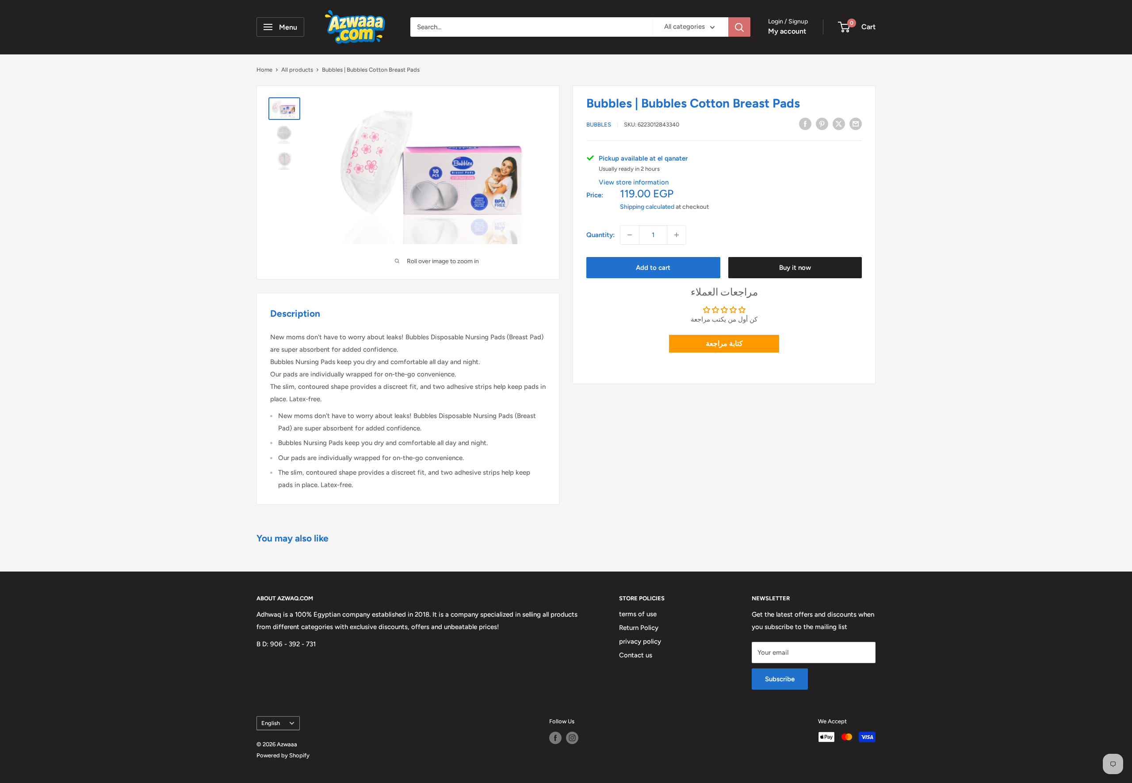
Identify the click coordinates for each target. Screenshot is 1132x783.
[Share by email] (855, 123)
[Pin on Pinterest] (822, 123)
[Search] (739, 27)
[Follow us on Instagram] (572, 738)
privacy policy (640, 641)
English (270, 723)
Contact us (635, 655)
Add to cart (653, 268)
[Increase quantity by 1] (676, 235)
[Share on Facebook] (805, 123)
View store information (634, 182)
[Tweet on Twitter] (839, 123)
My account (787, 31)
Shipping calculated (647, 207)
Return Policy (638, 628)
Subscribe (780, 679)
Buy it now (795, 268)
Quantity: (600, 235)
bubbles (598, 124)
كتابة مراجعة (724, 343)
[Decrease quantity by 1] (629, 235)
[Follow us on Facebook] (555, 738)
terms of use (638, 614)
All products (297, 69)
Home (264, 69)
